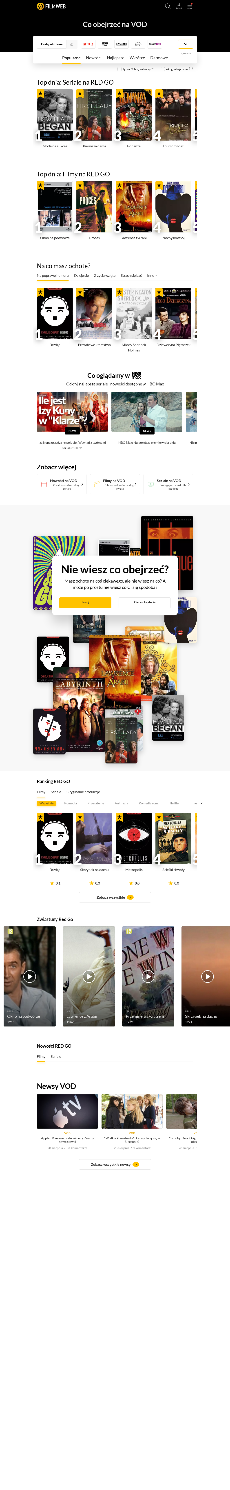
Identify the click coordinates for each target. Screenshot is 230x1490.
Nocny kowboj (173, 238)
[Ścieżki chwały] (173, 838)
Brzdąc (55, 344)
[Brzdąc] (55, 313)
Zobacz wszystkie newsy (111, 1164)
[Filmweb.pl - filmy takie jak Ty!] (51, 6)
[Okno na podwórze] (55, 206)
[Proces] (94, 206)
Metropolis (134, 869)
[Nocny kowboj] (173, 206)
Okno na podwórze (55, 238)
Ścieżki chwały (173, 869)
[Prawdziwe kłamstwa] (94, 313)
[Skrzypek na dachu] (94, 838)
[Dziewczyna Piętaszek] (173, 313)
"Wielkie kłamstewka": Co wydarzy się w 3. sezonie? (132, 1139)
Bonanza (134, 146)
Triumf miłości (173, 146)
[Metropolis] (134, 838)
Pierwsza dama (94, 146)
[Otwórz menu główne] (189, 6)
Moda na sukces (54, 146)
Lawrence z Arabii (134, 238)
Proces (94, 238)
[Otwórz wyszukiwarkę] (168, 6)
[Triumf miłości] (173, 115)
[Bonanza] (134, 115)
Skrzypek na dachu (94, 869)
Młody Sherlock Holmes (134, 347)
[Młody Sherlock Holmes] (134, 313)
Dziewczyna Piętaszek (173, 344)
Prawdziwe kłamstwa (94, 344)
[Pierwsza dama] (94, 115)
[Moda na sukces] (55, 115)
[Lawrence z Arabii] (134, 206)
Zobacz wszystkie (111, 897)
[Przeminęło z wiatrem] (148, 976)
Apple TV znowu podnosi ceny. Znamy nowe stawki (67, 1139)
